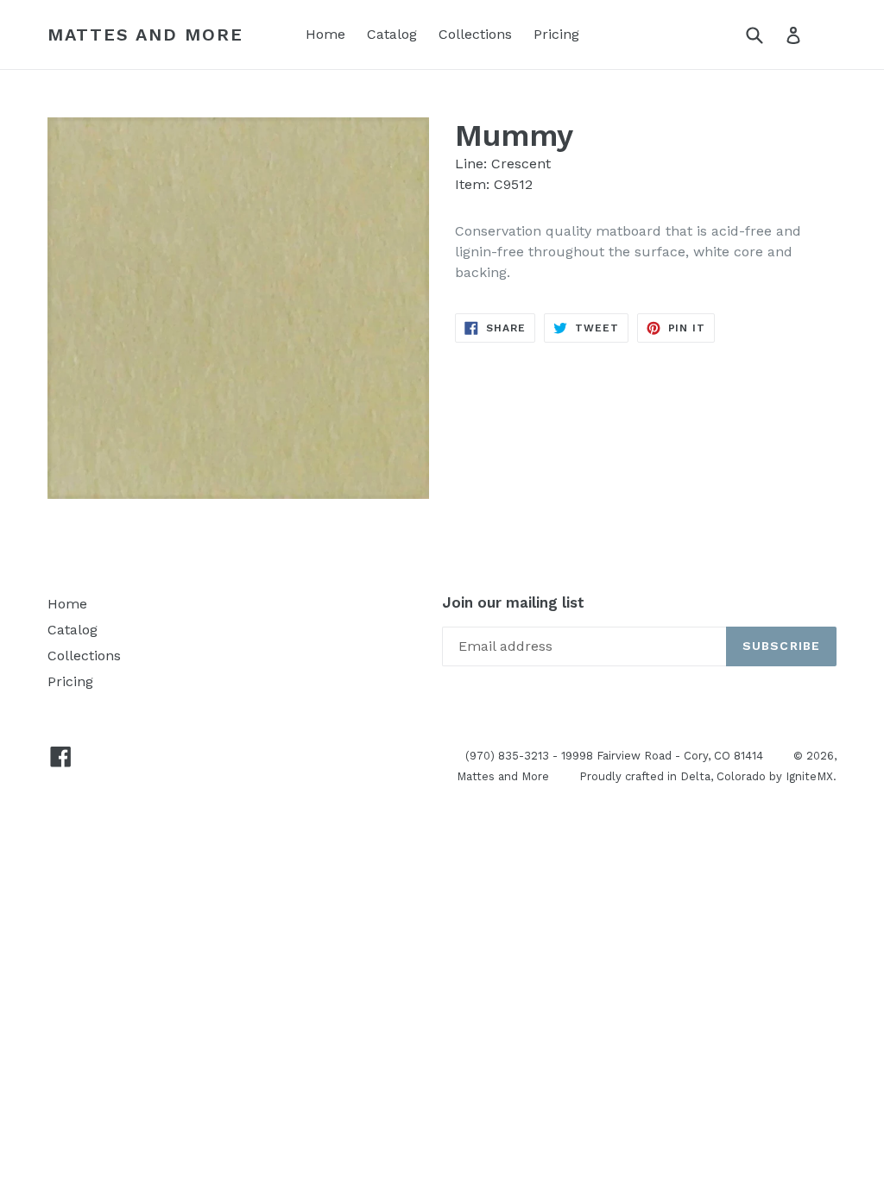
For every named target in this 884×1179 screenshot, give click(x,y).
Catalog (392, 34)
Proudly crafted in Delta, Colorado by (682, 776)
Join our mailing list (513, 602)
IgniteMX (809, 776)
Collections (475, 34)
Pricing (556, 34)
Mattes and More (145, 34)
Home (325, 34)
